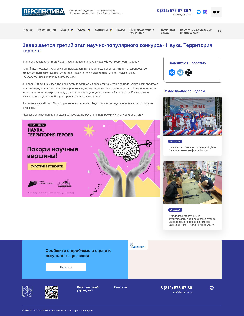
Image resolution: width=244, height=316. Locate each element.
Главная (27, 29)
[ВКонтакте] (172, 72)
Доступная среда (168, 31)
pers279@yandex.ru (182, 14)
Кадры (120, 29)
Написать (66, 267)
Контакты (101, 29)
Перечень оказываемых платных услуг (196, 31)
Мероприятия (47, 29)
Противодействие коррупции (142, 31)
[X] (188, 72)
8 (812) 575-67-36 (172, 10)
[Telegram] (180, 72)
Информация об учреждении (88, 289)
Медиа (64, 29)
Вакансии (120, 287)
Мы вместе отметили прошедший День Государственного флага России (192, 149)
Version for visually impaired (216, 12)
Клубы (82, 29)
